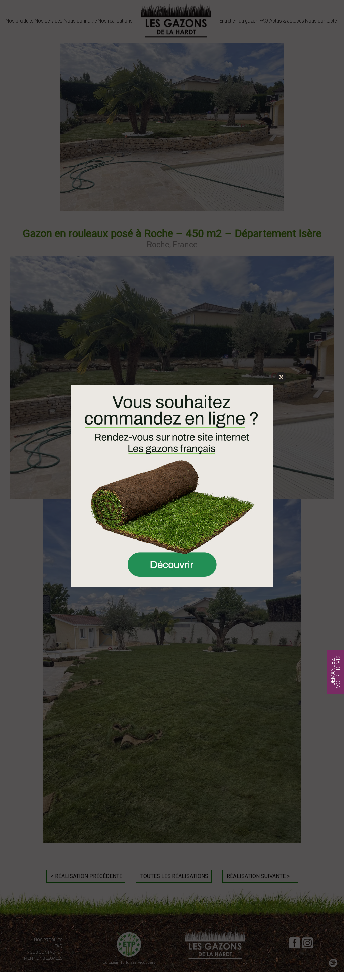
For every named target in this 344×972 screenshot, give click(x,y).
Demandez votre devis (335, 671)
